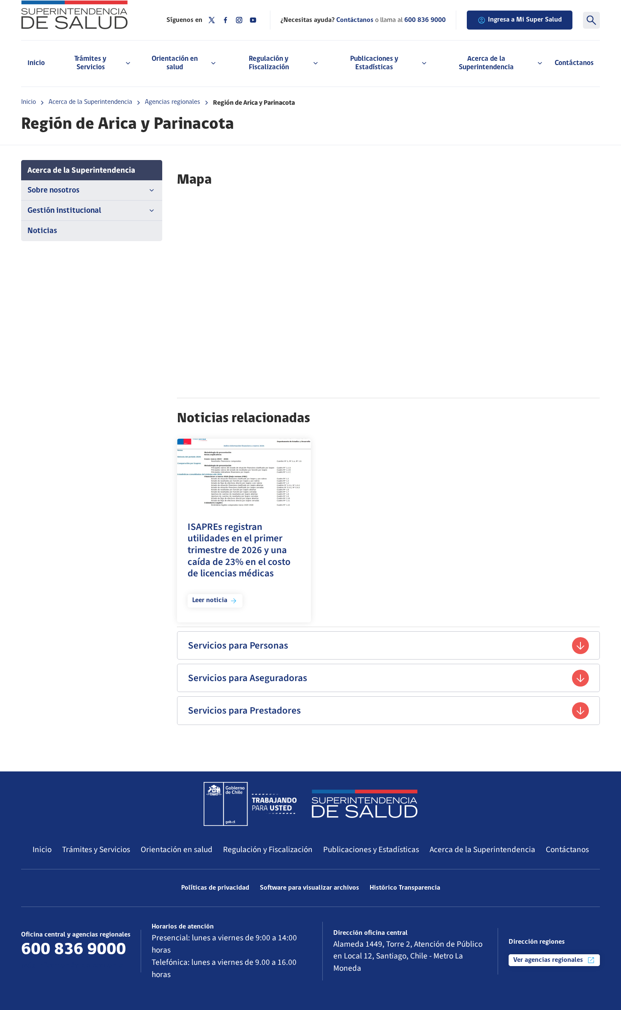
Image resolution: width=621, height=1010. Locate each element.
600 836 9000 (425, 20)
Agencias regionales (172, 102)
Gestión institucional (64, 211)
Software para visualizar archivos (309, 888)
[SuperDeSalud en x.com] (211, 20)
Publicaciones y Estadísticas (371, 849)
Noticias (42, 231)
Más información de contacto (72, 966)
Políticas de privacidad (215, 888)
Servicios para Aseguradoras (247, 678)
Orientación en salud (176, 849)
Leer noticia (209, 600)
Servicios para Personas (238, 645)
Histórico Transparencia (405, 888)
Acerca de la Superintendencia (90, 102)
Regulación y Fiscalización (268, 849)
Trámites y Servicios (96, 849)
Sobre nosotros (53, 191)
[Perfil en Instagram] (239, 20)
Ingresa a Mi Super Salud (525, 19)
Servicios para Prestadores (244, 710)
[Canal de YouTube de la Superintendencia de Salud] (253, 20)
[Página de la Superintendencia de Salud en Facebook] (225, 20)
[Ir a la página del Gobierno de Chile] (250, 804)
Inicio (36, 63)
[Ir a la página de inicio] (83, 15)
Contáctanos (574, 63)
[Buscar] (591, 20)
